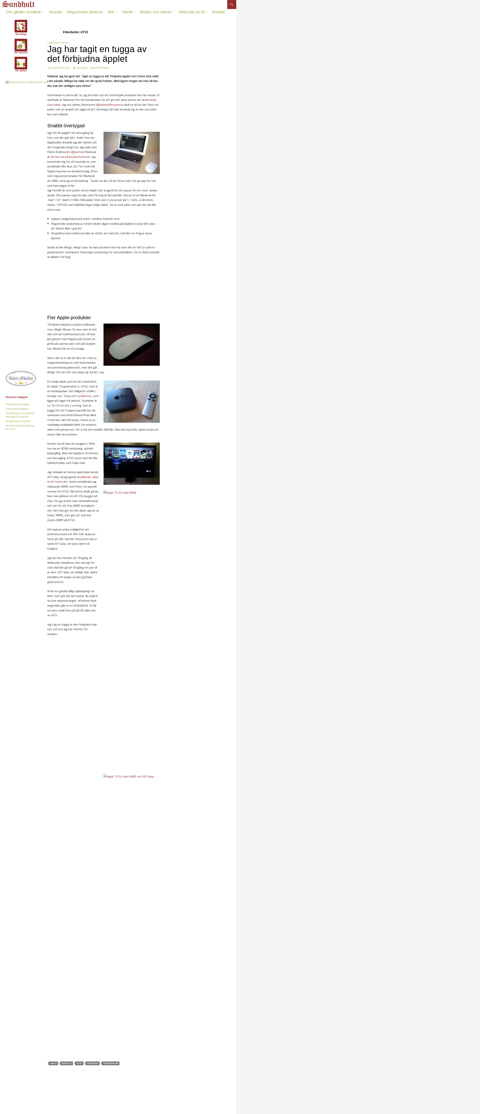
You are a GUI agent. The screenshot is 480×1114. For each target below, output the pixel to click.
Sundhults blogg (19, 3)
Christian (53, 42)
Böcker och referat (155, 12)
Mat (111, 12)
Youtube (55, 12)
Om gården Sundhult (23, 12)
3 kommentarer (99, 67)
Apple (53, 1063)
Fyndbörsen (84, 396)
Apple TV (67, 1063)
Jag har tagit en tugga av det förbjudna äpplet (97, 54)
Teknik (127, 12)
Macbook (92, 1063)
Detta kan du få (191, 12)
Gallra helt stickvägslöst (17, 408)
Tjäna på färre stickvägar (17, 404)
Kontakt (218, 12)
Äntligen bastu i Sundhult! (18, 421)
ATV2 (79, 1063)
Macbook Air (111, 1063)
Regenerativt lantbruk (85, 12)
